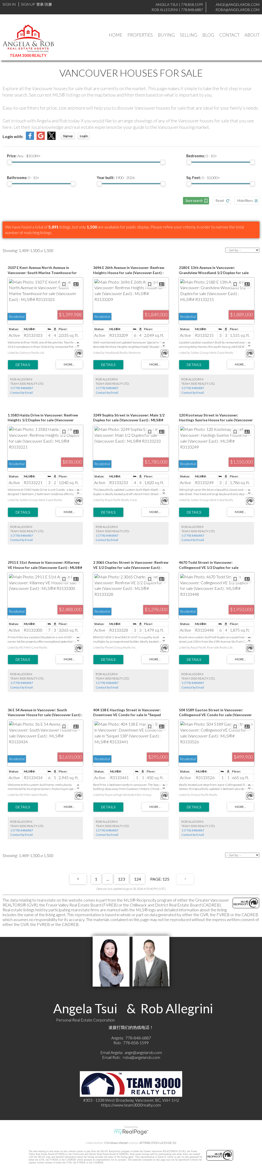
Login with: (13, 136)
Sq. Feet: (203, 177)
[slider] (9, 162)
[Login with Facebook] (30, 138)
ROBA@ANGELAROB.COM (237, 9)
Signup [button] (68, 136)
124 (137, 878)
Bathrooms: (23, 177)
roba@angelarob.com (141, 1057)
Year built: (116, 177)
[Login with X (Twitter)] (51, 138)
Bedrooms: (201, 156)
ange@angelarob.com (143, 1052)
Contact (229, 35)
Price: (24, 156)
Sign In (9, 4)
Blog (208, 35)
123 (121, 878)
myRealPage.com (131, 1132)
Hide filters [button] (245, 201)
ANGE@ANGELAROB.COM (237, 4)
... (107, 878)
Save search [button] (194, 201)
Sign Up (28, 4)
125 (165, 878)
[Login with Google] (41, 138)
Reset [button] (220, 201)
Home (115, 35)
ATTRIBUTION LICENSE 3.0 (157, 1143)
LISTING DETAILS (23, 364)
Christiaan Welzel (116, 1143)
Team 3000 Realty (28, 55)
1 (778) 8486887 (21, 388)
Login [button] (84, 136)
